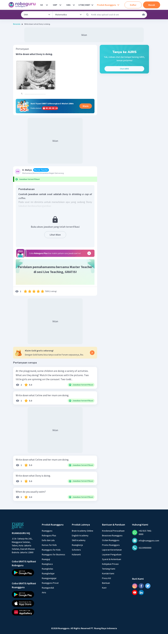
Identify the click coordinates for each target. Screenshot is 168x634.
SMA (68, 4)
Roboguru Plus (49, 535)
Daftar (133, 4)
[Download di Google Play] (24, 572)
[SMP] (60, 5)
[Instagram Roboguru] (134, 586)
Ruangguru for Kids (51, 549)
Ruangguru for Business (53, 554)
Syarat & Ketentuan (111, 559)
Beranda (16, 24)
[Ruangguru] (18, 526)
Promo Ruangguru (111, 544)
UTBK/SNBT (84, 4)
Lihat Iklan (55, 234)
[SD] (47, 5)
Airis (44, 592)
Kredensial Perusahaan (113, 530)
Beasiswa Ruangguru (112, 535)
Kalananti (76, 554)
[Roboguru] (23, 4)
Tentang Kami (108, 568)
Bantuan (106, 582)
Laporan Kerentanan (112, 549)
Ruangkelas (47, 568)
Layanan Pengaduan (111, 554)
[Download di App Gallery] (24, 612)
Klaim (86, 106)
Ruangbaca (47, 563)
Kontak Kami (108, 573)
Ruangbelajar (48, 573)
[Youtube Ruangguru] (134, 592)
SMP (55, 4)
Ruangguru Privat (50, 582)
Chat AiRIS (124, 68)
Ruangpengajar (49, 578)
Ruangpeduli (48, 587)
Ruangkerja (77, 544)
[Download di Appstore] (24, 603)
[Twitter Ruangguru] (147, 586)
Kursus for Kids (49, 544)
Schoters (76, 549)
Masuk (151, 4)
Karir (104, 587)
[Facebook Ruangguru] (141, 586)
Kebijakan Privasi (110, 563)
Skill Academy (78, 540)
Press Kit (106, 578)
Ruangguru (47, 530)
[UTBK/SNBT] (92, 5)
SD (41, 4)
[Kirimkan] (87, 14)
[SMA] (74, 5)
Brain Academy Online (82, 530)
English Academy (80, 535)
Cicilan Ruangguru (110, 540)
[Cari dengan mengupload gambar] (143, 14)
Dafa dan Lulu (48, 540)
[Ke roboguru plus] (55, 253)
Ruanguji (46, 559)
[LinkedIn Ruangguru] (141, 592)
